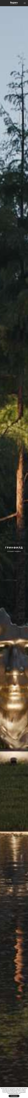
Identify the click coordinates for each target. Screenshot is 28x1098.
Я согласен (14, 1096)
